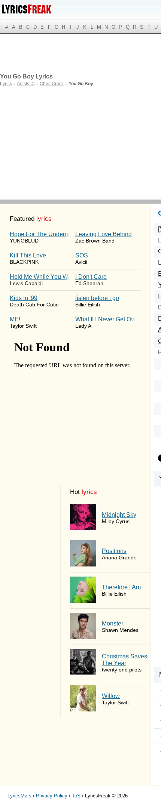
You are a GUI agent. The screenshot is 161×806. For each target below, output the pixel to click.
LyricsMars (19, 796)
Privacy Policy (51, 796)
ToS (76, 796)
